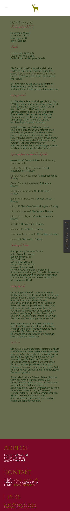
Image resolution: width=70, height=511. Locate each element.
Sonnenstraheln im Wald (23, 234)
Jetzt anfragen (67, 236)
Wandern (15, 224)
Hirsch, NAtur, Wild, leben (24, 175)
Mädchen (15, 229)
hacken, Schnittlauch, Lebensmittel (29, 168)
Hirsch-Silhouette (20, 211)
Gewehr (15, 239)
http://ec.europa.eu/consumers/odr (37, 73)
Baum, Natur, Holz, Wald (23, 198)
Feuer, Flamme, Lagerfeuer (25, 183)
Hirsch (14, 206)
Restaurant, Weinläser (22, 191)
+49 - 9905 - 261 (27, 480)
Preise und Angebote (20, 507)
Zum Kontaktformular (20, 504)
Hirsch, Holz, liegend (22, 216)
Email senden (24, 485)
